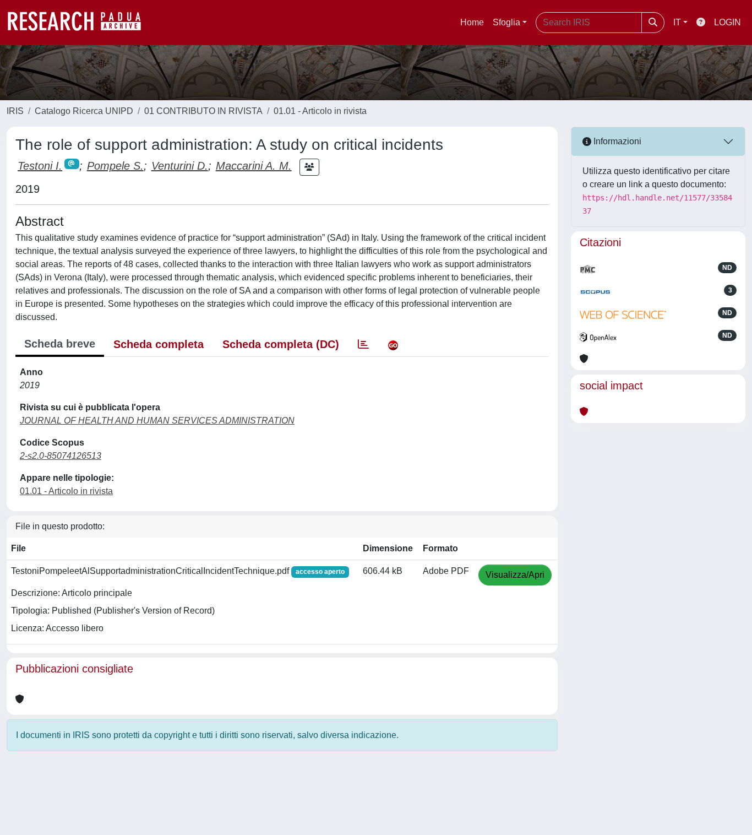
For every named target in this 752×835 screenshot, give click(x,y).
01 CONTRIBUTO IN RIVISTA (203, 111)
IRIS (15, 111)
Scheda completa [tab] (158, 344)
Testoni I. (40, 166)
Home (472, 22)
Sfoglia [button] (506, 22)
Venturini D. (179, 166)
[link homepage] (80, 23)
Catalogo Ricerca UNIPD (84, 111)
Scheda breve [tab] (59, 344)
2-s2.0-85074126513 (60, 455)
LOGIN (727, 22)
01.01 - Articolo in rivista (320, 111)
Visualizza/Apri (515, 574)
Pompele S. (115, 166)
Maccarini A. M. (254, 166)
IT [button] (677, 22)
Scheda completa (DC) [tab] (280, 344)
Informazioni (616, 141)
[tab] (363, 344)
